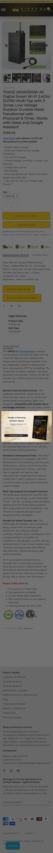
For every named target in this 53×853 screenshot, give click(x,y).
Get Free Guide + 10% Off (16, 435)
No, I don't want (16, 439)
